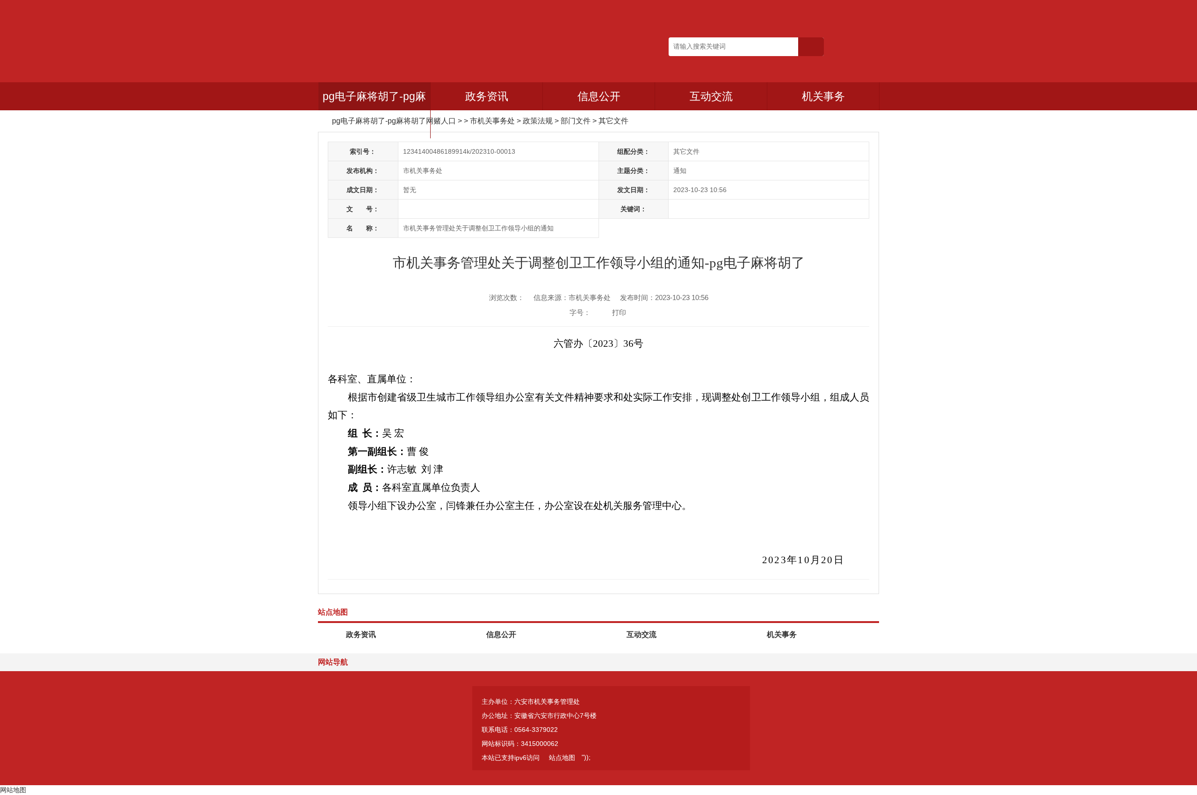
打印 (619, 312)
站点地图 (562, 757)
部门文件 (576, 121)
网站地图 (13, 790)
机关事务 (823, 96)
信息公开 (598, 96)
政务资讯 (486, 96)
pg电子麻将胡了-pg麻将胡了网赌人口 (374, 110)
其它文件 (613, 121)
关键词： (633, 209)
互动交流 (711, 96)
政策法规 (538, 121)
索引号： (363, 151)
